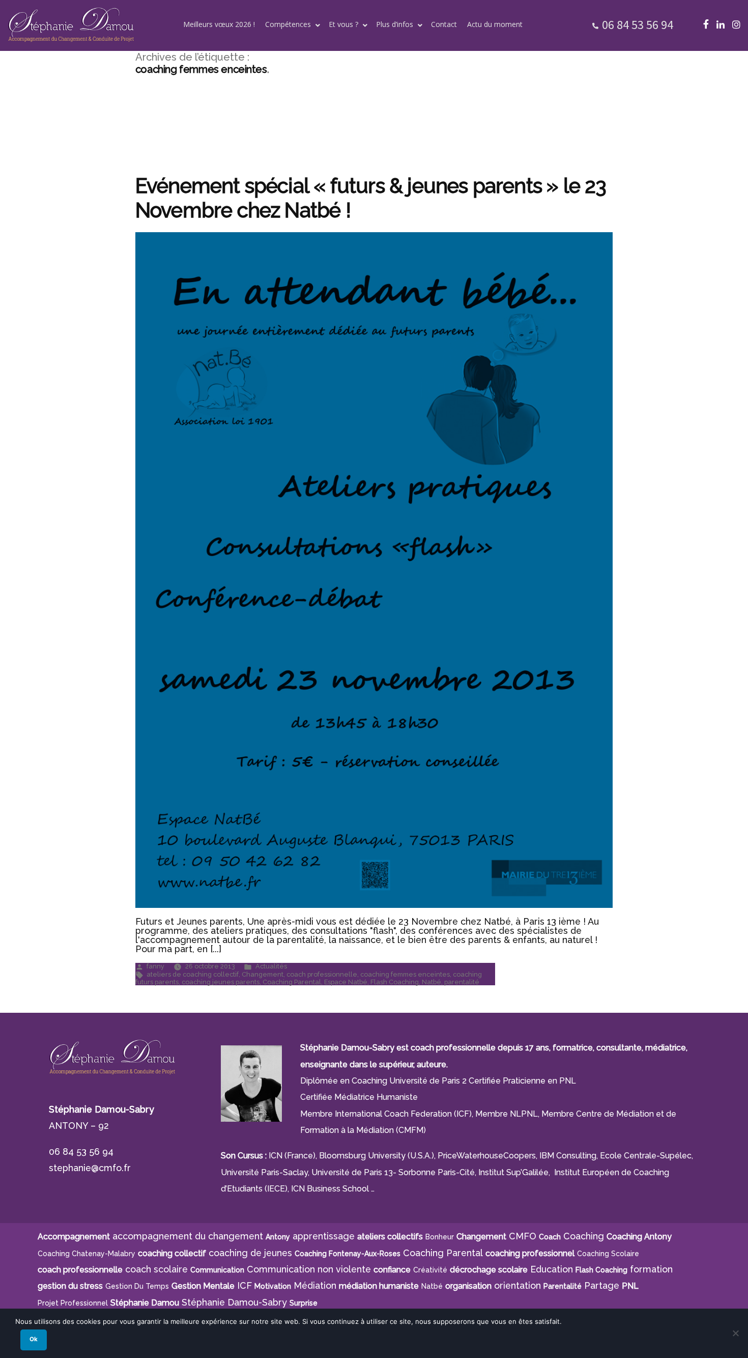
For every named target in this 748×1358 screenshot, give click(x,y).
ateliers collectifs (390, 1236)
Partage (601, 1285)
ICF (244, 1285)
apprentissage (324, 1236)
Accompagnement (74, 1236)
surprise (304, 1303)
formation (651, 1269)
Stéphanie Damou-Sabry (234, 1302)
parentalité (461, 982)
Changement (262, 974)
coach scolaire (156, 1269)
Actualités (271, 966)
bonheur (439, 1237)
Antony (278, 1237)
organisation (468, 1286)
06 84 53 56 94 (637, 25)
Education (551, 1269)
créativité (430, 1270)
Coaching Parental (292, 982)
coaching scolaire (608, 1254)
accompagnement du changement (187, 1236)
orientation (517, 1285)
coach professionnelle (321, 974)
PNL (630, 1286)
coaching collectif (172, 1253)
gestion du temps (137, 1286)
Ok (34, 1339)
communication (217, 1270)
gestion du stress (70, 1286)
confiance (392, 1269)
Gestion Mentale (203, 1286)
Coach (550, 1237)
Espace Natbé (345, 982)
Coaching (583, 1236)
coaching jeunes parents (221, 982)
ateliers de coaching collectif (193, 974)
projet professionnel (73, 1303)
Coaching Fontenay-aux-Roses (347, 1254)
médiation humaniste (379, 1286)
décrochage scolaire (489, 1269)
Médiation (315, 1285)
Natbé (431, 982)
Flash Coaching (394, 982)
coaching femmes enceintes (405, 974)
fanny (155, 966)
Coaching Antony (639, 1236)
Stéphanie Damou (144, 1303)
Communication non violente (309, 1269)
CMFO (522, 1236)
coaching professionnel (529, 1253)
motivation (272, 1286)
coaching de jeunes (250, 1253)
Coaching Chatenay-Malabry (86, 1254)
